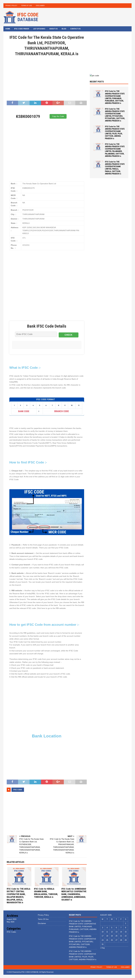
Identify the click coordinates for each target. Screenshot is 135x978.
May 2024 (10, 922)
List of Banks (39, 29)
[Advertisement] (47, 79)
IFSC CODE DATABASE (29, 972)
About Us (53, 29)
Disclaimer (40, 5)
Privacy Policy (11, 5)
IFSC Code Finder (21, 29)
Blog (64, 29)
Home (7, 29)
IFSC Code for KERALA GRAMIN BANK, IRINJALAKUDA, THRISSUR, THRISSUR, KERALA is (46, 893)
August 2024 (11, 919)
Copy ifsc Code (58, 116)
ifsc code (17, 790)
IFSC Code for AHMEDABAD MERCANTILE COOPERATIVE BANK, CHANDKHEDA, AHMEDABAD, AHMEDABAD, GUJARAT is (73, 894)
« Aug (102, 948)
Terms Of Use (26, 5)
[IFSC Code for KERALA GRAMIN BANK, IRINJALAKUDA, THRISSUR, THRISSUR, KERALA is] (46, 876)
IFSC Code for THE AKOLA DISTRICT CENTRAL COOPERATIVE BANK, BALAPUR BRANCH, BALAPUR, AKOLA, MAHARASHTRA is (18, 896)
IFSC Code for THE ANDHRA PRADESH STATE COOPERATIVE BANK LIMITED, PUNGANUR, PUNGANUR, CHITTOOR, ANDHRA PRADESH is (82, 926)
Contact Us (75, 29)
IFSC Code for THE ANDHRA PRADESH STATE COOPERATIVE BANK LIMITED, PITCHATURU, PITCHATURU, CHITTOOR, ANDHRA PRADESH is (82, 941)
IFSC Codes (11, 932)
